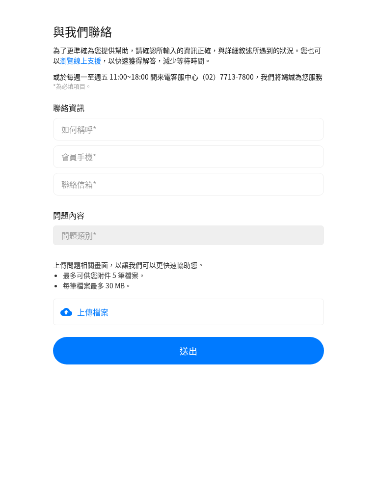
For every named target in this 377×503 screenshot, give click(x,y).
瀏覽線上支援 (80, 60)
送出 (188, 350)
